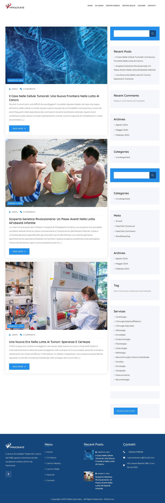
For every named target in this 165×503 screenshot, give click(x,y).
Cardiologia (121, 317)
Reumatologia (122, 379)
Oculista (119, 362)
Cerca (152, 33)
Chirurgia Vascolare (125, 326)
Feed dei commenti (125, 231)
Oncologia (120, 366)
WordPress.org (123, 236)
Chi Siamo (99, 5)
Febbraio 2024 (122, 135)
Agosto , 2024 (104, 452)
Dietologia (121, 330)
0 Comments (29, 89)
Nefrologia (121, 353)
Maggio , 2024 (103, 473)
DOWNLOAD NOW (126, 411)
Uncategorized (123, 157)
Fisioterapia (121, 344)
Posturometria (123, 375)
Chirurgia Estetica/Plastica (128, 321)
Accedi (119, 221)
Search (152, 175)
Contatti (152, 5)
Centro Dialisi (128, 5)
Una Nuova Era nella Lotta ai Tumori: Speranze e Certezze (49, 342)
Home (90, 5)
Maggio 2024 (122, 130)
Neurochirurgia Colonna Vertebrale (132, 357)
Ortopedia (120, 371)
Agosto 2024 (122, 125)
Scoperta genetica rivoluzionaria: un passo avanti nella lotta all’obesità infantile (103, 483)
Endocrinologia (123, 339)
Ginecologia (121, 348)
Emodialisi (121, 335)
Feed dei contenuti (125, 226)
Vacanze (141, 5)
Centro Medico (113, 5)
